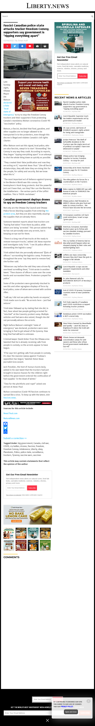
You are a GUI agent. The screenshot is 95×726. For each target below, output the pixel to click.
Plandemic (8, 452)
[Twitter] (27, 428)
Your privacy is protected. (13, 495)
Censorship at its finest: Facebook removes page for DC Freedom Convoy (76, 170)
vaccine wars (26, 455)
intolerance (24, 449)
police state (26, 452)
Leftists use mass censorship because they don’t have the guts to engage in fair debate (77, 257)
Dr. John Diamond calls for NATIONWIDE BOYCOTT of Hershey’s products (77, 281)
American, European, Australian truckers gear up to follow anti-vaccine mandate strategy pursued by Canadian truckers (76, 230)
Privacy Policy (67, 707)
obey (40, 449)
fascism (31, 446)
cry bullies (14, 446)
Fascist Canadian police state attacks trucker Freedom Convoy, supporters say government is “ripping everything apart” (76, 105)
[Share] (27, 432)
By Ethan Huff (76, 111)
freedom (40, 446)
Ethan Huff (23, 41)
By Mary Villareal (77, 123)
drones (23, 446)
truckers (7, 455)
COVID (6, 446)
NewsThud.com (10, 413)
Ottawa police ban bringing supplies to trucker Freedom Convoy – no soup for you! (74, 158)
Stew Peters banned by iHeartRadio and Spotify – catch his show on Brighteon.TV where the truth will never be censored (77, 326)
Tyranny (15, 455)
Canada (37, 443)
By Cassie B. (76, 274)
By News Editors (77, 151)
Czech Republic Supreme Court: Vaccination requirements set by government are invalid (75, 118)
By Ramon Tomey (77, 286)
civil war (45, 443)
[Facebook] (27, 424)
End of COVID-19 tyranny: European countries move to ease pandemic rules (77, 292)
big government (25, 443)
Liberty (34, 449)
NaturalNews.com (11, 418)
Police (17, 452)
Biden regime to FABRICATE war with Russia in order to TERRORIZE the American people (77, 191)
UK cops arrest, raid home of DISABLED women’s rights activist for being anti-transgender (76, 130)
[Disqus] (27, 592)
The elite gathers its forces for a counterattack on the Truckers (76, 181)
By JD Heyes (75, 210)
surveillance (37, 452)
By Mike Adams (77, 196)
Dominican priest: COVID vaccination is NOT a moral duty (77, 315)
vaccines (37, 455)
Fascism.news (9, 398)
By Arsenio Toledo (77, 135)
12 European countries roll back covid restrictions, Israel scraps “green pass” (76, 217)
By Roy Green (76, 236)
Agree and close (71, 712)
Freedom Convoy (10, 449)
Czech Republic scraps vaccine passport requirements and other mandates (76, 269)
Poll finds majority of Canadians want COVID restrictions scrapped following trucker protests (76, 304)
